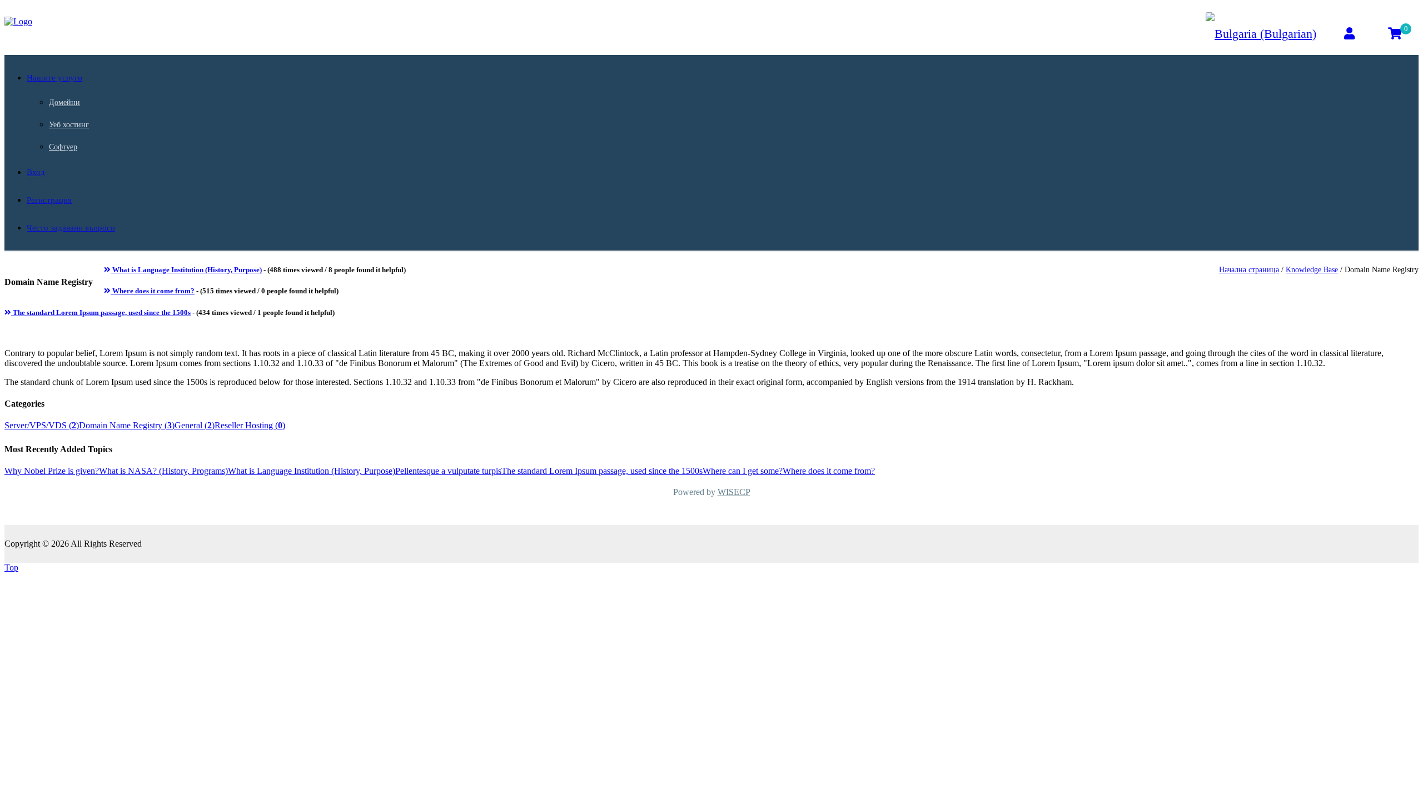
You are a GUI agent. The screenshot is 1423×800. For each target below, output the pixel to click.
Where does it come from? (153, 291)
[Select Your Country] (1261, 33)
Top (11, 567)
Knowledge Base (1312, 270)
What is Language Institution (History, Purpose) (186, 270)
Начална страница (1249, 270)
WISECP (734, 492)
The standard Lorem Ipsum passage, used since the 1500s (101, 312)
